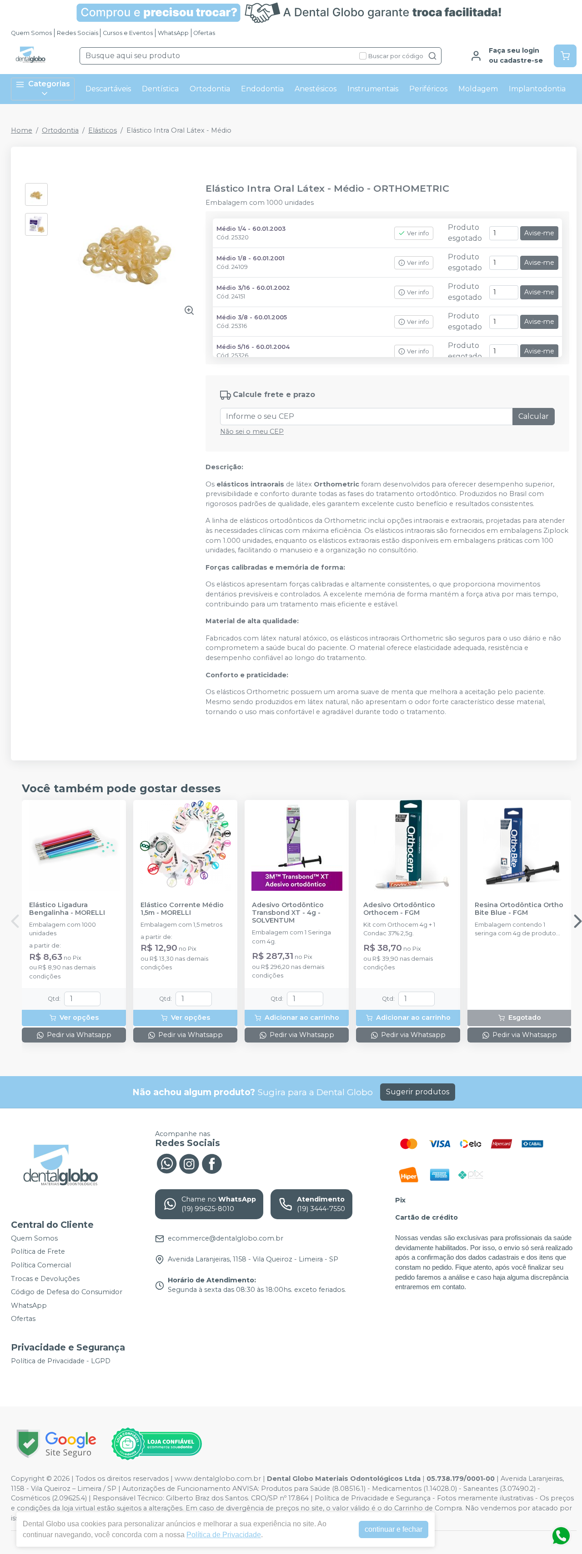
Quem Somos (31, 33)
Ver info (418, 233)
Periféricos (428, 88)
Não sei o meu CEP (252, 431)
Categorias (49, 83)
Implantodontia (537, 88)
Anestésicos (315, 88)
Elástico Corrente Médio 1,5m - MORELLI (182, 909)
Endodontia (262, 88)
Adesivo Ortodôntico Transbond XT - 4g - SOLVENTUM (288, 913)
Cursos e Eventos (128, 33)
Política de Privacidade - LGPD (60, 1361)
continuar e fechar (393, 1529)
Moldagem (478, 88)
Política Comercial (41, 1265)
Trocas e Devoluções (45, 1279)
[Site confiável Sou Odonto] (156, 1444)
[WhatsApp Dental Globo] (166, 1163)
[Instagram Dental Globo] (189, 1163)
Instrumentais (372, 88)
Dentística (160, 88)
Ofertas (204, 33)
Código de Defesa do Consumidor (66, 1292)
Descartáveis (108, 88)
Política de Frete (38, 1251)
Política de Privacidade (223, 1535)
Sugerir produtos (417, 1091)
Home (21, 130)
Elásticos (102, 130)
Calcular (533, 416)
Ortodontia (210, 88)
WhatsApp (173, 33)
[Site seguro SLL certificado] (56, 1444)
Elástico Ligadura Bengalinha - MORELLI (67, 909)
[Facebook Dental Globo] (212, 1163)
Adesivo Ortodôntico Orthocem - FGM (399, 909)
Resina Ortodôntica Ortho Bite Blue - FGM (519, 909)
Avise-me (539, 233)
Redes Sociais (77, 33)
